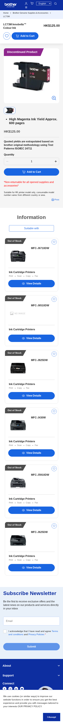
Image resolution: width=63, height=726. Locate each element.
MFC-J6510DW (40, 305)
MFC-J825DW (39, 360)
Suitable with (31, 228)
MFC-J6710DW (40, 248)
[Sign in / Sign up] (26, 3)
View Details (33, 283)
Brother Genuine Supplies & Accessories (30, 13)
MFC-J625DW (39, 532)
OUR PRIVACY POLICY (30, 706)
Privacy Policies (36, 634)
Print (56, 199)
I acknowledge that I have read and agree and (33, 632)
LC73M (6, 16)
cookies (15, 696)
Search (55, 3)
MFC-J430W (38, 417)
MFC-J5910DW (40, 474)
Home (6, 13)
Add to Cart (27, 36)
